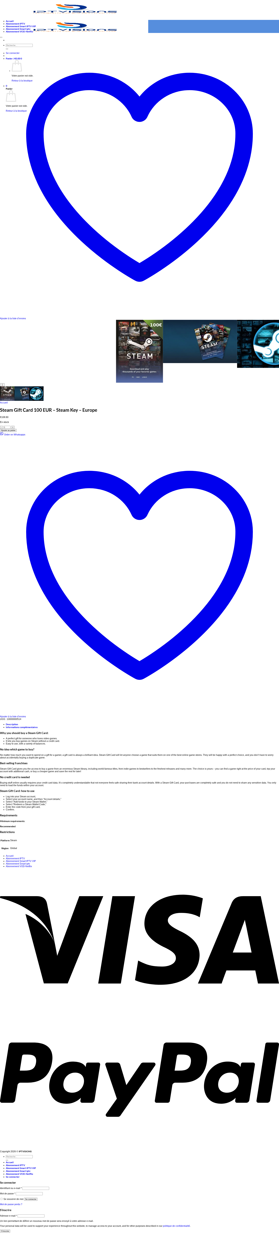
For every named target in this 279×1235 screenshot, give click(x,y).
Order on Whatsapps (14, 434)
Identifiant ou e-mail (11, 1188)
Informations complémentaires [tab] (22, 727)
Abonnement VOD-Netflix (19, 31)
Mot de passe (7, 1193)
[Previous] (1, 384)
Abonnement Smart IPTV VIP (21, 26)
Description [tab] (12, 724)
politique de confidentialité (176, 1226)
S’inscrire (5, 1231)
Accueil (10, 21)
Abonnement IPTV (15, 23)
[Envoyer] (7, 1160)
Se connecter (30, 1199)
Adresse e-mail (8, 1216)
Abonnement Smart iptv (18, 28)
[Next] (3, 384)
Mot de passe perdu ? (11, 1204)
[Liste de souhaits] (1, 37)
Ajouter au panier (8, 430)
